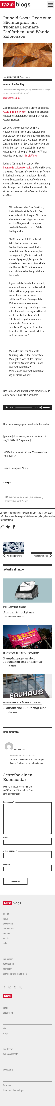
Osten (5, 943)
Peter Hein (24, 497)
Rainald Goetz (36, 497)
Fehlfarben (14, 497)
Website (6, 864)
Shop (5, 1033)
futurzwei (7, 1085)
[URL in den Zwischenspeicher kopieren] (2, 527)
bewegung (8, 1069)
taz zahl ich (8, 1012)
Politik (6, 913)
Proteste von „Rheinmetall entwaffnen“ (21, 653)
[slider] (46, 407)
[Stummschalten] (40, 407)
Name (6, 837)
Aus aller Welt (9, 928)
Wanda (25, 500)
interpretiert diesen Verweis (17, 167)
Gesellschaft (8, 923)
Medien (6, 933)
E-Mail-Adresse (10, 851)
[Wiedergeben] (6, 407)
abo (5, 1028)
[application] (27, 407)
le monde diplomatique (13, 1090)
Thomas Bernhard (13, 500)
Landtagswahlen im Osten (14, 607)
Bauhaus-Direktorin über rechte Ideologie (22, 702)
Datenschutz (8, 963)
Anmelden (7, 968)
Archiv (6, 938)
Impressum (8, 958)
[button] (8, 527)
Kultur (5, 918)
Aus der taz (8, 1048)
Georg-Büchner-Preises (15, 111)
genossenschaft (10, 1053)
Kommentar (8, 802)
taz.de (5, 1007)
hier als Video (30, 155)
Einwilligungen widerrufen (15, 973)
